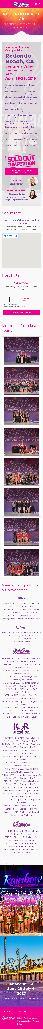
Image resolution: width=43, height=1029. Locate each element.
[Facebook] (32, 4)
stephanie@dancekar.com (16, 200)
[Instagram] (36, 4)
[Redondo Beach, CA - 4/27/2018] (21, 350)
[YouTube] (39, 4)
